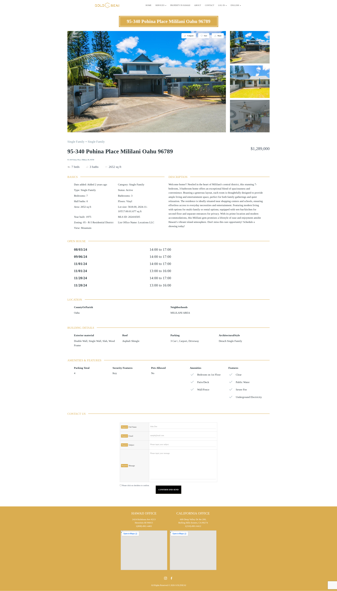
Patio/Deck (203, 382)
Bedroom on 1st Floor (209, 374)
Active (129, 190)
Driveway (194, 341)
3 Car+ (174, 341)
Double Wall (80, 341)
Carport (183, 341)
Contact (209, 5)
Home (148, 5)
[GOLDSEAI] (107, 5)
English (235, 5)
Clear (239, 374)
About (197, 5)
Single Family (76, 141)
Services (160, 5)
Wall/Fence (203, 389)
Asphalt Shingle (130, 341)
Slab (105, 341)
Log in (221, 5)
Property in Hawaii (180, 5)
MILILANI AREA (180, 312)
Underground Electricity (249, 397)
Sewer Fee (241, 389)
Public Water (243, 382)
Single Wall (95, 341)
